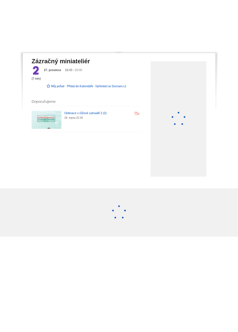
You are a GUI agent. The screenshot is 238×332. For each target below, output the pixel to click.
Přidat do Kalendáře (80, 86)
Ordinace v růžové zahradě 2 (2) (85, 113)
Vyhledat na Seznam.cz (110, 86)
